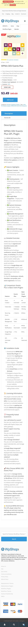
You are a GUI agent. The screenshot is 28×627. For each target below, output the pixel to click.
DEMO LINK (7, 87)
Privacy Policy (4, 576)
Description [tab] (9, 113)
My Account (23, 13)
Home (12, 26)
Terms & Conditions (6, 574)
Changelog (8, 13)
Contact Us (17, 13)
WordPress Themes (6, 591)
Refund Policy (4, 579)
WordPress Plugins (15, 104)
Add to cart (10, 100)
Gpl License (4, 571)
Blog (12, 13)
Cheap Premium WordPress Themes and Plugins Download (14, 10)
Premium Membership (7, 594)
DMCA (2, 596)
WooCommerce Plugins (7, 586)
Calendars (8, 104)
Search (14, 539)
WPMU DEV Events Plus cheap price (19, 106)
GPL (9, 84)
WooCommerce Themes (7, 583)
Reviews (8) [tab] (7, 117)
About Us (3, 566)
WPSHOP (5, 26)
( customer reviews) (12, 60)
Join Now (12, 5)
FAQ (3, 13)
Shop (18, 26)
